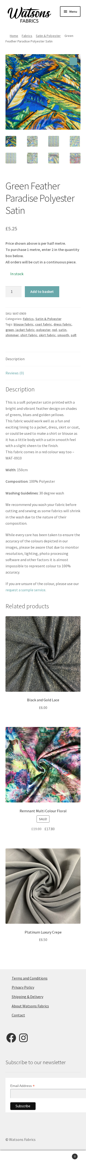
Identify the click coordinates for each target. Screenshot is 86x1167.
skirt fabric (47, 335)
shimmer (12, 335)
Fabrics (27, 36)
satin (62, 330)
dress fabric (62, 324)
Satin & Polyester (48, 36)
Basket (66, 1154)
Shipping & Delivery (27, 996)
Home (14, 36)
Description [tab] (15, 358)
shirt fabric (28, 335)
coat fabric (43, 324)
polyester (43, 330)
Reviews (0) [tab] (14, 373)
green (9, 330)
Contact (18, 1015)
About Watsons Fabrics (30, 1006)
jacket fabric (25, 330)
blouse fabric (23, 324)
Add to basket (42, 291)
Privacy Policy (23, 987)
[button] (73, 61)
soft (73, 335)
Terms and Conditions (30, 978)
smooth (63, 335)
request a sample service (25, 589)
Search (43, 1159)
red (54, 330)
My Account (14, 1159)
